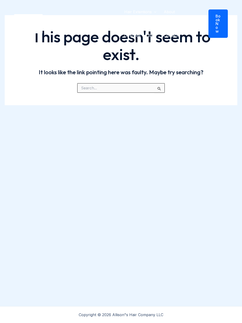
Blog (152, 35)
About (169, 11)
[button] (154, 12)
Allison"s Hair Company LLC (78, 23)
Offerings (132, 35)
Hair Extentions (138, 11)
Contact (171, 35)
